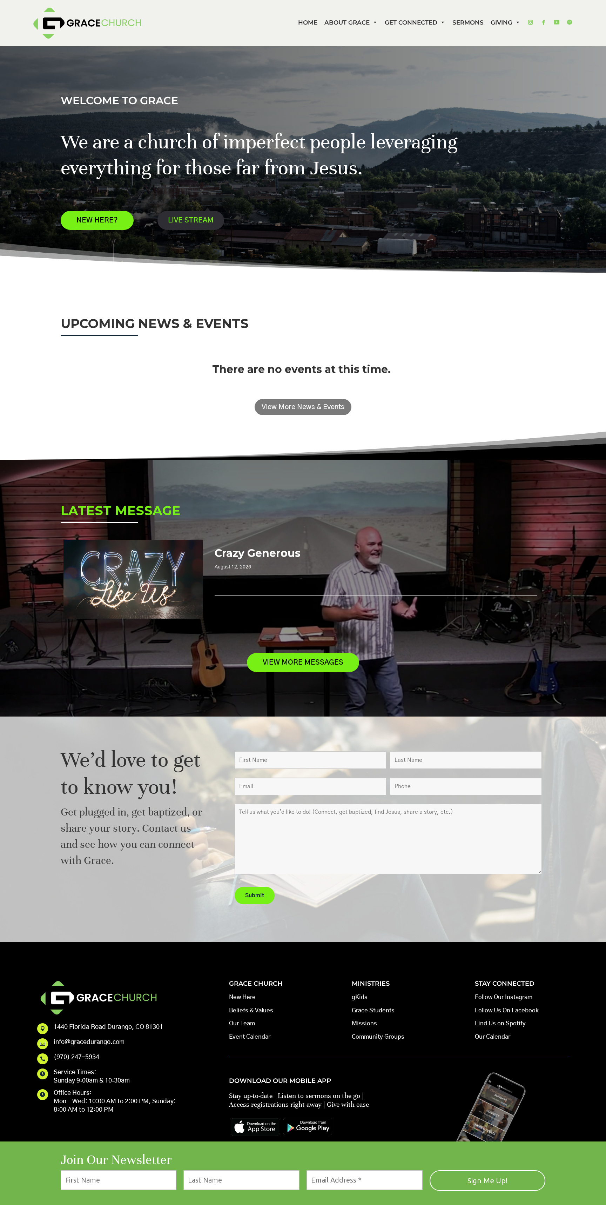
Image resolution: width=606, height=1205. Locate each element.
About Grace (347, 22)
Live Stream (191, 220)
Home (307, 22)
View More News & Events (303, 407)
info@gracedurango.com (89, 1042)
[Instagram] (530, 22)
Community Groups (378, 1037)
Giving (501, 22)
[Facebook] (543, 22)
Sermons (468, 22)
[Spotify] (569, 22)
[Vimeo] (556, 22)
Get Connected (411, 22)
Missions (364, 1023)
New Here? (97, 220)
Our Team (242, 1023)
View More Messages (303, 662)
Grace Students (373, 1010)
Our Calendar (492, 1037)
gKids (360, 997)
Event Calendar (249, 1037)
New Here (242, 997)
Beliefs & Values (251, 1010)
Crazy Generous (258, 553)
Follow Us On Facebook (507, 1010)
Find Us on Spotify (500, 1023)
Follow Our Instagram (503, 997)
